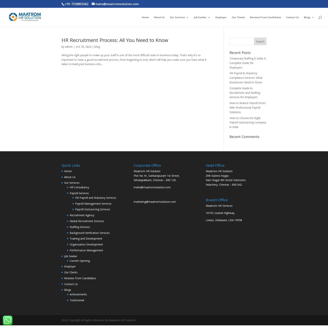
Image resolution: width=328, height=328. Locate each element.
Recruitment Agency (82, 215)
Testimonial (77, 300)
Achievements (78, 294)
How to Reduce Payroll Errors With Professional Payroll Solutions (247, 107)
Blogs (307, 17)
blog (97, 46)
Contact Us (292, 17)
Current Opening (80, 261)
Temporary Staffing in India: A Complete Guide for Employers (247, 63)
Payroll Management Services (93, 203)
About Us (159, 17)
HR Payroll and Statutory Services (95, 197)
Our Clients (238, 17)
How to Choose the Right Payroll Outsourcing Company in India (247, 122)
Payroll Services (79, 193)
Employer (221, 17)
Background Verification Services (90, 233)
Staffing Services (80, 227)
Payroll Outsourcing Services (92, 209)
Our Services (177, 17)
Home (145, 17)
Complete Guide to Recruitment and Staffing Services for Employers (244, 92)
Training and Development (86, 238)
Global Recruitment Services (87, 221)
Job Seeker (200, 17)
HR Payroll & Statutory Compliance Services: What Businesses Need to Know (246, 77)
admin (69, 46)
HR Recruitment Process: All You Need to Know (115, 40)
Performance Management (86, 250)
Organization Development (86, 244)
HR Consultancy (79, 187)
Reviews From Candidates (265, 17)
